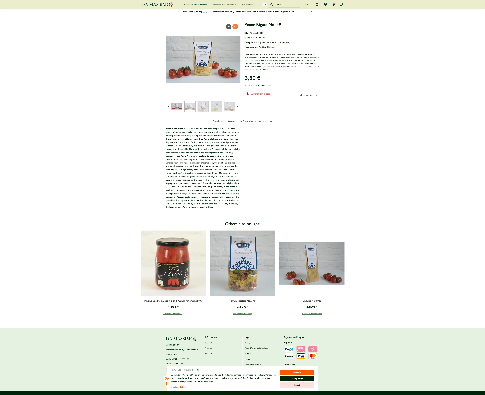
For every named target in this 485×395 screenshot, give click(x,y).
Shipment (208, 348)
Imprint (174, 387)
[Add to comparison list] (228, 26)
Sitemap (248, 354)
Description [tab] (218, 121)
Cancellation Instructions (254, 365)
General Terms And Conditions (257, 348)
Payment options (212, 343)
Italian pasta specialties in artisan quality (272, 42)
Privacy (183, 387)
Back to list (188, 11)
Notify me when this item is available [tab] (255, 121)
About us (208, 354)
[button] (264, 4)
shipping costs (264, 85)
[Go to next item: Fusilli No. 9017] (316, 11)
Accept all (297, 372)
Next (237, 106)
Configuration (297, 379)
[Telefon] (341, 5)
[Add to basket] (168, 20)
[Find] (272, 4)
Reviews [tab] (231, 121)
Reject (297, 385)
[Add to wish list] (235, 26)
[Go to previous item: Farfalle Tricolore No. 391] (311, 11)
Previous (168, 106)
